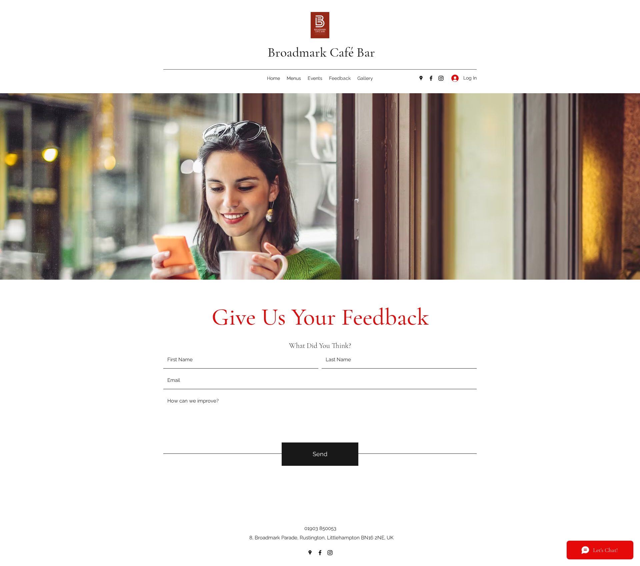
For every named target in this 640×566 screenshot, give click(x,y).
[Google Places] (421, 78)
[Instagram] (441, 78)
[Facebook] (431, 78)
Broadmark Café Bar (321, 52)
